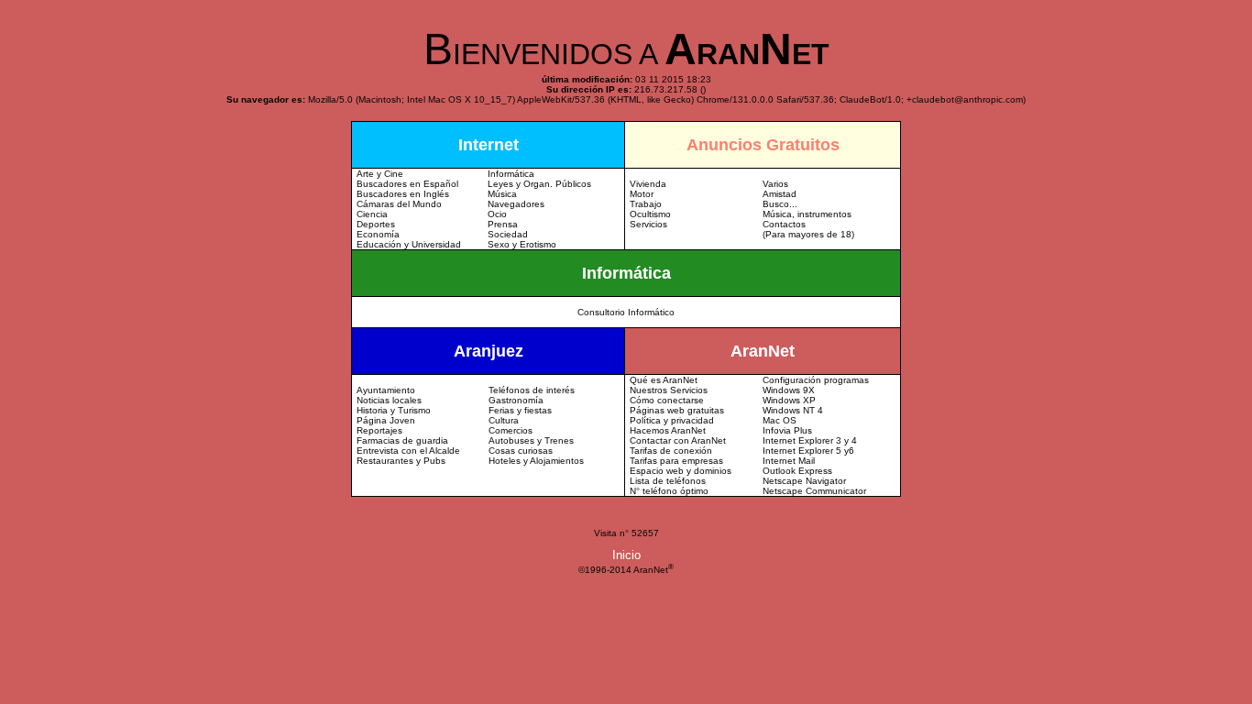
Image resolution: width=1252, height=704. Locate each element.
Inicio (626, 555)
